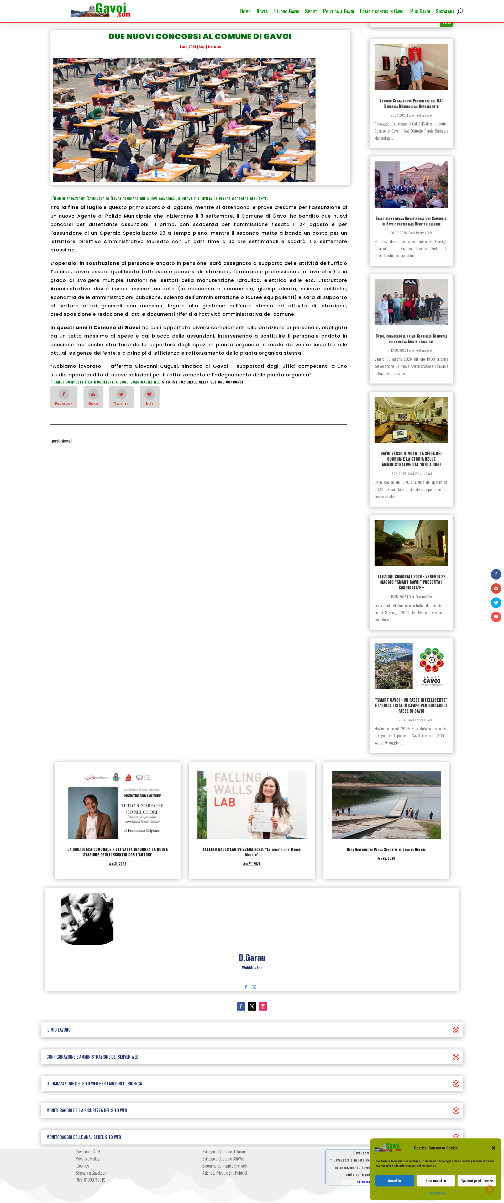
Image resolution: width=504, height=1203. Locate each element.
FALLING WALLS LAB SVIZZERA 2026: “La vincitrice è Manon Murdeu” (252, 852)
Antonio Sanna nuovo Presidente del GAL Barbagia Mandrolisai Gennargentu (412, 103)
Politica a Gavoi (338, 12)
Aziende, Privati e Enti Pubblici (224, 1172)
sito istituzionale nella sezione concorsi (202, 381)
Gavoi (202, 46)
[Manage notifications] (490, 1189)
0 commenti (214, 46)
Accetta (394, 1180)
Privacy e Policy (87, 1158)
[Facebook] (246, 987)
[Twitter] (254, 987)
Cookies (82, 1165)
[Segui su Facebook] (241, 1006)
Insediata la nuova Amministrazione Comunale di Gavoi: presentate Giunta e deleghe (411, 221)
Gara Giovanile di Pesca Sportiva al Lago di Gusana (386, 849)
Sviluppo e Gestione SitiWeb (223, 1158)
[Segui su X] (252, 1006)
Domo (245, 12)
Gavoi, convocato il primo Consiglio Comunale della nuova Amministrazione (412, 338)
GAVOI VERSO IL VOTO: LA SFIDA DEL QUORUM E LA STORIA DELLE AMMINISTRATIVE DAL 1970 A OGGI (412, 459)
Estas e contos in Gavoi (382, 12)
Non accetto (436, 1180)
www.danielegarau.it (252, 975)
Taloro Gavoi (286, 12)
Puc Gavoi (420, 12)
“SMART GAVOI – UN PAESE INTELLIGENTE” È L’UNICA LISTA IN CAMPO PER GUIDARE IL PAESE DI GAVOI (411, 705)
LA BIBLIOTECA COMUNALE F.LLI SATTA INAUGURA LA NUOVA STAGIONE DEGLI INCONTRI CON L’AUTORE (117, 852)
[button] (493, 1148)
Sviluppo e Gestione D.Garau (223, 1151)
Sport (311, 12)
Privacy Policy (436, 1193)
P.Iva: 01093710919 (90, 1179)
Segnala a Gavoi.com (91, 1172)
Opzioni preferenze (476, 1180)
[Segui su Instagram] (263, 1006)
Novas (262, 12)
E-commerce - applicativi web (224, 1165)
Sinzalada (445, 12)
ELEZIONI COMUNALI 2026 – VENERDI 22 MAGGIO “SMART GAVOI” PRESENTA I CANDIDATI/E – (411, 582)
